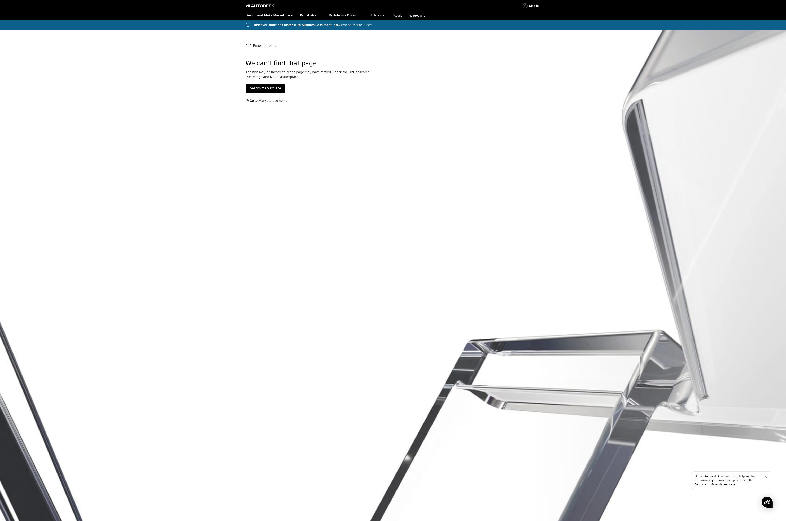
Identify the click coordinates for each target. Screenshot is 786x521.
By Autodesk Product (343, 15)
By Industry (308, 15)
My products (416, 16)
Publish (376, 15)
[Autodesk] (260, 6)
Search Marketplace (265, 88)
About (398, 16)
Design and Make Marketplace (269, 15)
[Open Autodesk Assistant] (767, 502)
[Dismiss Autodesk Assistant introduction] (765, 476)
